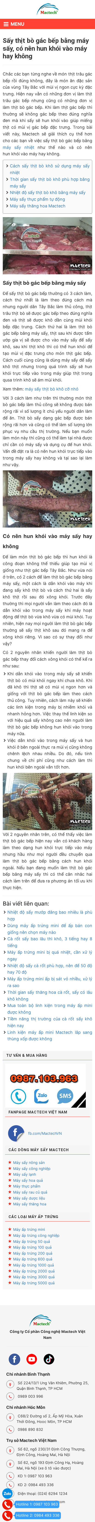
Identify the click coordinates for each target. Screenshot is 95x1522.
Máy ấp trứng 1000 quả (33, 1265)
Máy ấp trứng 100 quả (32, 1247)
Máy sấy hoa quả (28, 1180)
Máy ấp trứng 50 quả (31, 1241)
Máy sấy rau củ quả (30, 1192)
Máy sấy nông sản (29, 1162)
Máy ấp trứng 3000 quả (34, 1277)
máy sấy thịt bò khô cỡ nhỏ (51, 389)
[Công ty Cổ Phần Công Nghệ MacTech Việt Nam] (47, 10)
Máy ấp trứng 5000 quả (34, 1283)
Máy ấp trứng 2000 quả (34, 1271)
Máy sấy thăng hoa (29, 1204)
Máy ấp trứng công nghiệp (36, 1235)
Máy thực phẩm (26, 1186)
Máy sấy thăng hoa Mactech (37, 205)
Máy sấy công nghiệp (31, 1168)
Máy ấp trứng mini (29, 1229)
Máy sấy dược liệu (29, 1198)
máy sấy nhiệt (18, 147)
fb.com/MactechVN (45, 1133)
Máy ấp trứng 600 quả (32, 1259)
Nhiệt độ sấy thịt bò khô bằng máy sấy (48, 192)
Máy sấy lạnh (24, 1174)
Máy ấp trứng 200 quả (32, 1253)
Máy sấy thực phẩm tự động (37, 199)
